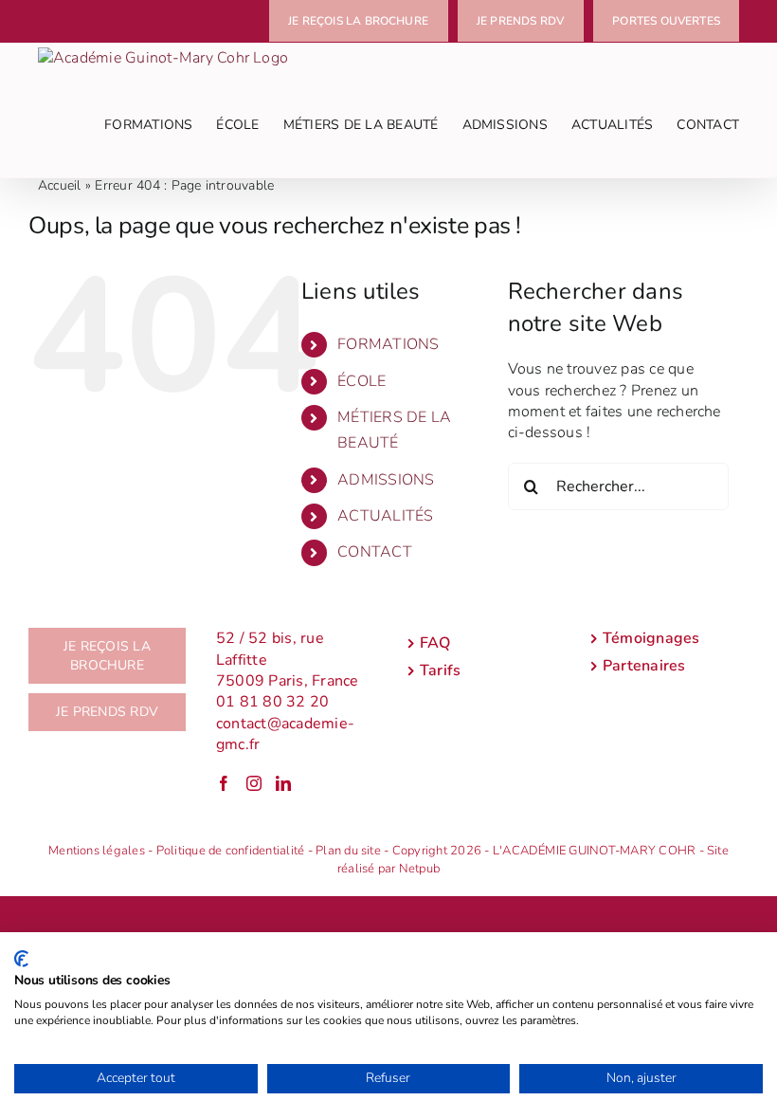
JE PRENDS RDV (107, 712)
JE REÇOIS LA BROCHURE (107, 655)
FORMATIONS (388, 344)
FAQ (435, 643)
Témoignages (651, 638)
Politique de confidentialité (230, 850)
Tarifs (440, 670)
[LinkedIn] (283, 783)
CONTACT (374, 551)
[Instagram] (254, 783)
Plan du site (348, 850)
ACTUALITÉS (385, 515)
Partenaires (644, 665)
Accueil (59, 185)
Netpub (419, 868)
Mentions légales (96, 850)
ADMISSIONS (385, 479)
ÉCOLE (361, 381)
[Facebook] (223, 783)
